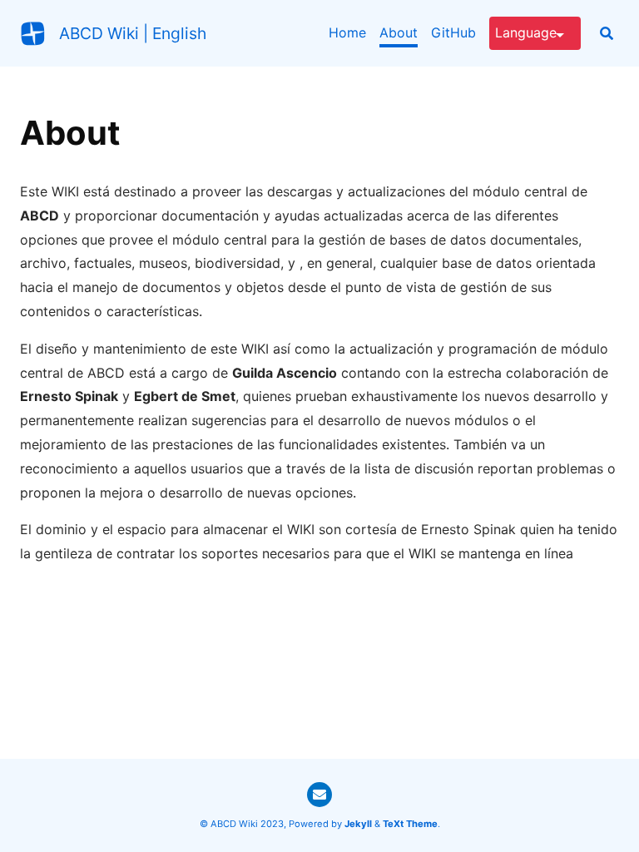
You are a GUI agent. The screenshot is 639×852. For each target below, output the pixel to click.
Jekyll (358, 824)
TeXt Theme (410, 824)
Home (347, 32)
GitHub (453, 32)
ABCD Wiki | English (132, 33)
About (398, 32)
